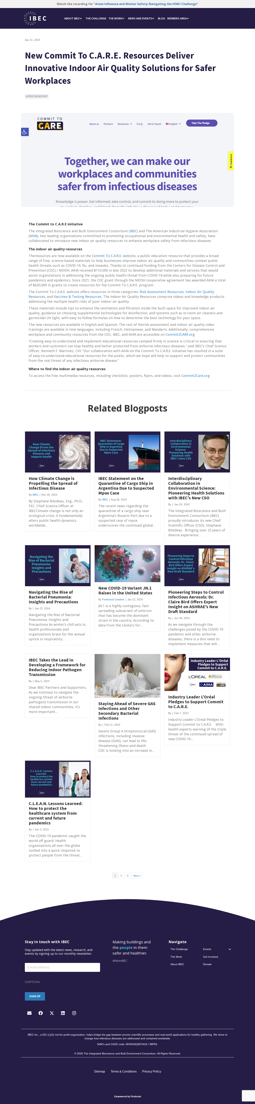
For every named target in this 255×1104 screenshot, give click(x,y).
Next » (137, 875)
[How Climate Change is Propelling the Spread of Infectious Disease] (58, 451)
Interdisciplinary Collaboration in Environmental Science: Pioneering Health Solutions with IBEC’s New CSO (196, 488)
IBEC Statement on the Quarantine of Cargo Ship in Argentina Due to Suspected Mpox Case (126, 485)
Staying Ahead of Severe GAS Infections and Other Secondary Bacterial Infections (127, 711)
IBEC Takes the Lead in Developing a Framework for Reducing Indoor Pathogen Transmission (57, 667)
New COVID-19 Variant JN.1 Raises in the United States (125, 590)
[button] (81, 18)
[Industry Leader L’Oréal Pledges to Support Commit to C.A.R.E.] (197, 672)
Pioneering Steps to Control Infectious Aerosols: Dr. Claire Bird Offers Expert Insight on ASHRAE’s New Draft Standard (196, 602)
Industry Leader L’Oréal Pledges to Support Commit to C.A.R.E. (195, 702)
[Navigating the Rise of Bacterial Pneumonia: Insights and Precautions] (58, 565)
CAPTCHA (32, 982)
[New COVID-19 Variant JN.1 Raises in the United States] (127, 563)
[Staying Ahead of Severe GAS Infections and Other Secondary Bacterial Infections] (127, 675)
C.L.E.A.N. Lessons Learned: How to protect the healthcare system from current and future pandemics (56, 813)
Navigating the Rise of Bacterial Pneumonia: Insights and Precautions (53, 597)
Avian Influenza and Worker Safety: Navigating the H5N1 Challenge (146, 4)
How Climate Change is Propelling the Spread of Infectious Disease (53, 483)
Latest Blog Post (37, 96)
